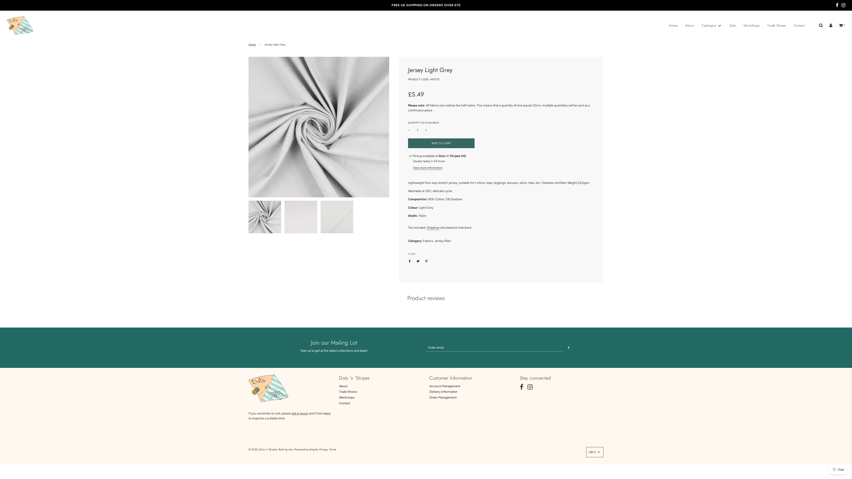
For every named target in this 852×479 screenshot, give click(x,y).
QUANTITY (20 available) (423, 122)
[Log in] (830, 25)
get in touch (300, 413)
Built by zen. (286, 449)
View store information (427, 167)
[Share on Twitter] (418, 261)
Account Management (444, 386)
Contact (799, 25)
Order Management (443, 397)
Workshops (752, 25)
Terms (332, 449)
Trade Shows (776, 25)
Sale (733, 25)
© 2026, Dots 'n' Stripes (262, 449)
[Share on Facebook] (411, 261)
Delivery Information (443, 392)
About (689, 25)
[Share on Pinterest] (426, 261)
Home (673, 25)
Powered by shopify (306, 449)
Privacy (323, 449)
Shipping (433, 228)
